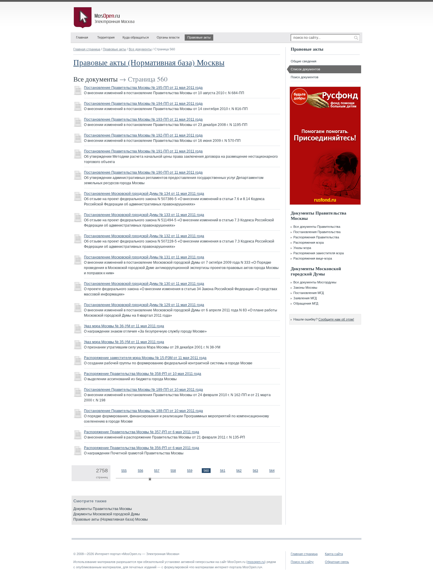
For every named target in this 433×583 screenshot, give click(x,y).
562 (239, 470)
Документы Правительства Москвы (102, 509)
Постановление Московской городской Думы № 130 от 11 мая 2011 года (144, 284)
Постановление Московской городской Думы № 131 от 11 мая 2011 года (144, 257)
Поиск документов (304, 77)
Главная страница (86, 49)
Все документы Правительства (316, 226)
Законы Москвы (305, 287)
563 (255, 470)
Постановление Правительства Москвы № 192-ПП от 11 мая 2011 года (143, 135)
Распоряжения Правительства (316, 237)
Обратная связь (337, 562)
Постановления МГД (308, 293)
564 (272, 470)
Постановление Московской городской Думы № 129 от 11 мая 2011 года (144, 305)
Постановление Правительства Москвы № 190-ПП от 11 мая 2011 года (143, 172)
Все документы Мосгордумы (314, 282)
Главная (82, 37)
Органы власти (168, 37)
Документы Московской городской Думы (106, 514)
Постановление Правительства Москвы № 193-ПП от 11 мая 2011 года (143, 119)
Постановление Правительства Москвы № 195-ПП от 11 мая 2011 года (143, 88)
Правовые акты (199, 37)
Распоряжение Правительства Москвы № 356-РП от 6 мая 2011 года (141, 448)
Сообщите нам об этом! (336, 319)
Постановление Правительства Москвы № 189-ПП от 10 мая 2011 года (143, 390)
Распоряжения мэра (308, 242)
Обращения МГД (305, 303)
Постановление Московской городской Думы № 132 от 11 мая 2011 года (144, 236)
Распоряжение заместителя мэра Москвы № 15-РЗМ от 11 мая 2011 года (145, 358)
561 (222, 470)
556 (140, 470)
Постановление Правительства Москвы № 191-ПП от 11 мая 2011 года (143, 151)
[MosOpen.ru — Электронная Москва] (105, 17)
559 (189, 470)
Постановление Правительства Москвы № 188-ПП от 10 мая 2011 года (143, 411)
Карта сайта (334, 554)
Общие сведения (303, 61)
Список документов (305, 69)
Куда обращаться (136, 37)
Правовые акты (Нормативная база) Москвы (148, 62)
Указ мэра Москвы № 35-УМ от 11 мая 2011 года (124, 342)
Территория (106, 37)
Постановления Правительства (317, 232)
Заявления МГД (305, 298)
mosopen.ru (256, 562)
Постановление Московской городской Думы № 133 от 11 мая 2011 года (144, 215)
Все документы (140, 49)
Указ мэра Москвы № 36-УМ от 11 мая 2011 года (124, 326)
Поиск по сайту (302, 562)
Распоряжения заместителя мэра (318, 253)
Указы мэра (302, 248)
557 (156, 470)
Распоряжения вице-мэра (312, 258)
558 (173, 470)
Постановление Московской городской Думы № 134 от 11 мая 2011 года (144, 194)
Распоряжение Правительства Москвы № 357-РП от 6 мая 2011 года (141, 432)
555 (124, 470)
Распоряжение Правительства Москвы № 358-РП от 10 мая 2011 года (142, 374)
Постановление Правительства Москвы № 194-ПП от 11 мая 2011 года (143, 104)
